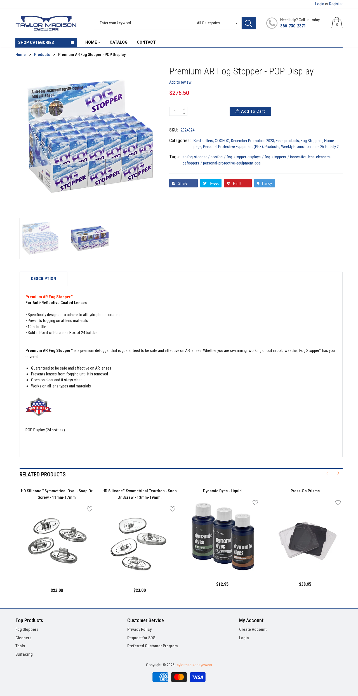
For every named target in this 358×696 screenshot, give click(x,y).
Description (43, 279)
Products (272, 146)
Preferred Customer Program (152, 645)
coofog (218, 156)
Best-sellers (203, 140)
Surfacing (24, 654)
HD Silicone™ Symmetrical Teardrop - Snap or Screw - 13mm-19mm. (139, 494)
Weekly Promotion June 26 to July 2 (310, 146)
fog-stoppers (277, 156)
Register (336, 3)
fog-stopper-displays (245, 156)
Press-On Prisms (305, 490)
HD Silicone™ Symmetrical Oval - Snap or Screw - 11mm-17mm (57, 494)
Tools (20, 645)
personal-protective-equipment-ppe (232, 163)
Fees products (287, 140)
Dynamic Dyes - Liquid (222, 490)
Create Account (253, 629)
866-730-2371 (293, 26)
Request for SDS (141, 637)
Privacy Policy (139, 629)
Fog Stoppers (311, 140)
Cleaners (23, 637)
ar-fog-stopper (196, 156)
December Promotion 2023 (252, 140)
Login (319, 3)
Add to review (180, 82)
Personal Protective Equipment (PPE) (233, 146)
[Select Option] (42, 566)
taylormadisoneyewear (193, 664)
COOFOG (222, 140)
